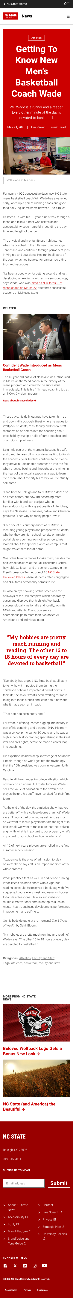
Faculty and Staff (43, 958)
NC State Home (17, 4)
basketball (30, 963)
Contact (48, 1205)
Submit (58, 1183)
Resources (42, 1290)
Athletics (25, 958)
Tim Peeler (38, 127)
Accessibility (11, 1290)
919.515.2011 (12, 1159)
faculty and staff (49, 963)
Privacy (27, 1290)
